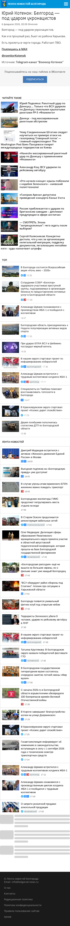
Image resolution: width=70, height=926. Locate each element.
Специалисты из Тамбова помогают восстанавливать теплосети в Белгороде (41, 392)
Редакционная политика (18, 899)
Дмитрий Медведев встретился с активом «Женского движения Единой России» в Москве (42, 454)
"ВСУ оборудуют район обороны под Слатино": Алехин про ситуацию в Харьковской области (42, 586)
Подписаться (35, 79)
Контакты (9, 893)
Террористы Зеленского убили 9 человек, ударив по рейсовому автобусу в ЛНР (44, 619)
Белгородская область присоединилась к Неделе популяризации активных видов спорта (44, 328)
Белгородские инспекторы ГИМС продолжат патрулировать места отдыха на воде (40, 502)
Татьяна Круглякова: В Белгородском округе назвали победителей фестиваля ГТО (44, 653)
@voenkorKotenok (14, 55)
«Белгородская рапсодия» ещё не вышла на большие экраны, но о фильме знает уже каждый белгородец (43, 568)
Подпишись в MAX (14, 49)
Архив (7, 916)
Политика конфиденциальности (22, 905)
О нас (7, 887)
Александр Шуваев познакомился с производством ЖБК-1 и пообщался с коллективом (42, 310)
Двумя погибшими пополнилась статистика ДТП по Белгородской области (40, 425)
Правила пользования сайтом (21, 911)
